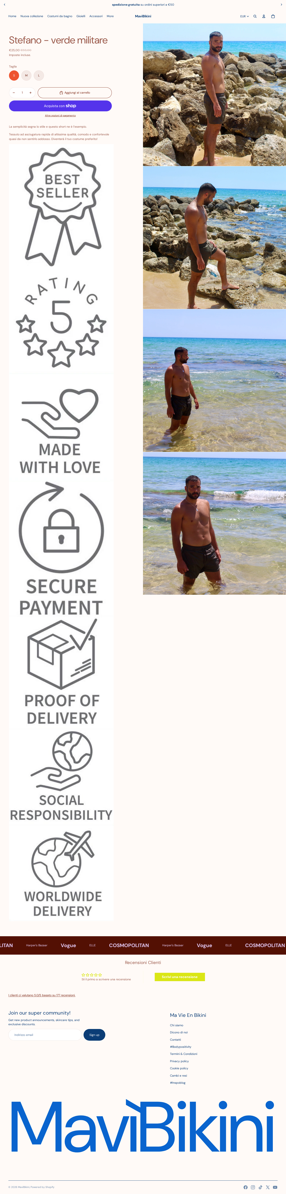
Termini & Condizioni (183, 1054)
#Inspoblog (178, 1083)
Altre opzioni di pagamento (60, 115)
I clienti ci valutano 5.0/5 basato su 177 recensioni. (41, 995)
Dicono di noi (179, 1032)
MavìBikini (24, 1187)
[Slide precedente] (4, 4)
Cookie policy (179, 1068)
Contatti (175, 1040)
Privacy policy (179, 1061)
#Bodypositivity (180, 1047)
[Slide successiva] (281, 4)
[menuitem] (12, 16)
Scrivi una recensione (180, 977)
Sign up (94, 1035)
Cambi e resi (178, 1075)
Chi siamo (176, 1025)
